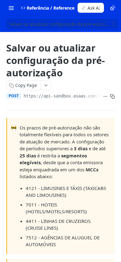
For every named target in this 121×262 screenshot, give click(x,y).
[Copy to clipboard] (112, 96)
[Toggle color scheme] (113, 8)
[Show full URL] (105, 96)
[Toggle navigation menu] (11, 8)
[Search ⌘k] (101, 8)
